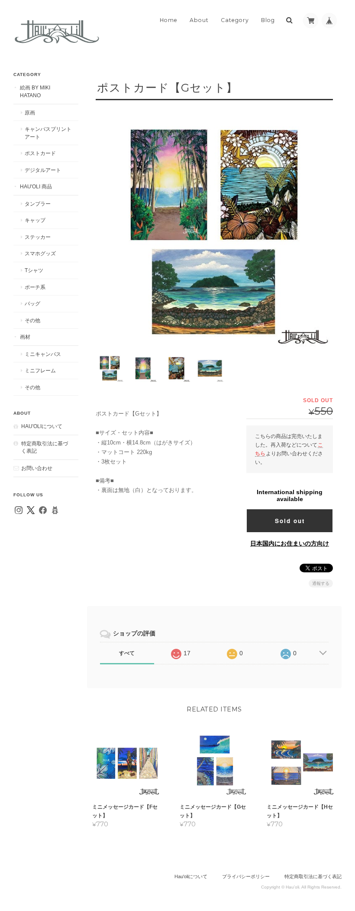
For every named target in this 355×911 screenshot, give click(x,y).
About (199, 20)
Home (169, 20)
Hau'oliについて (41, 426)
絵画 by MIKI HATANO (35, 91)
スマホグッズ (40, 253)
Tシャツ (34, 270)
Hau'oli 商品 (36, 186)
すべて (127, 653)
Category (235, 20)
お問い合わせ (36, 468)
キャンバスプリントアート (48, 133)
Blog (268, 20)
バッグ (32, 303)
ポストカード (40, 153)
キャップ (35, 220)
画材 (25, 337)
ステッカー (38, 237)
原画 (30, 112)
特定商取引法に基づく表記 (44, 447)
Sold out (290, 521)
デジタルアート (43, 170)
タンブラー (38, 203)
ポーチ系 (35, 287)
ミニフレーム (40, 370)
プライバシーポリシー (246, 876)
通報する (320, 583)
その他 (32, 320)
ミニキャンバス (43, 354)
